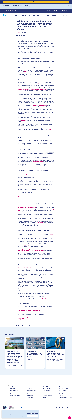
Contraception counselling (38, 161)
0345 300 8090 (66, 10)
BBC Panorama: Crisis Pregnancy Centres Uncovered (29, 310)
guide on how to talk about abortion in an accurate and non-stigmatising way (34, 73)
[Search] (58, 17)
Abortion (18, 32)
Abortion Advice (45, 298)
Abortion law (26, 245)
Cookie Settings (32, 415)
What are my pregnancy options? (24, 317)
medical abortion (24, 174)
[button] (64, 15)
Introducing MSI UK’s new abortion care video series (35, 355)
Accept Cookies (32, 413)
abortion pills (23, 120)
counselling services (39, 222)
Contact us (30, 6)
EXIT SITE (37, 1)
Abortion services (21, 318)
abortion (25, 71)
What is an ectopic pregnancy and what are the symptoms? (55, 355)
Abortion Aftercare (22, 319)
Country (15, 10)
